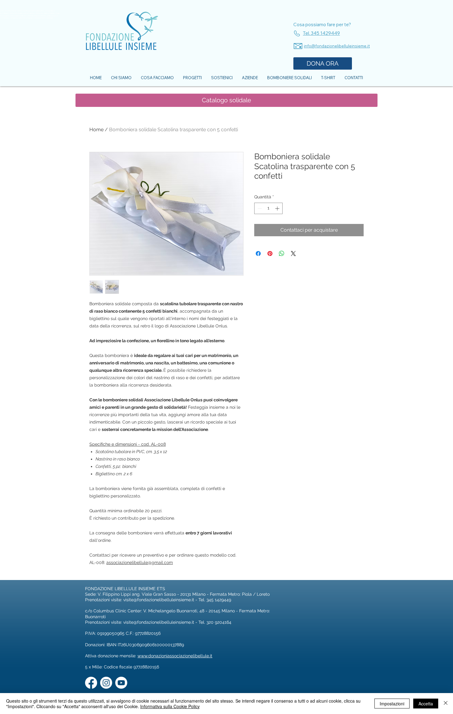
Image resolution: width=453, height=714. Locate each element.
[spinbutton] (268, 208)
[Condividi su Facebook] (258, 253)
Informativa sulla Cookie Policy (170, 706)
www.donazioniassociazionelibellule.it (174, 655)
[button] (226, 100)
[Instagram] (106, 683)
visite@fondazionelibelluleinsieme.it (158, 599)
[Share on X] (293, 253)
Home (96, 129)
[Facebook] (91, 683)
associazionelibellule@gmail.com (139, 562)
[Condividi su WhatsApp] (281, 253)
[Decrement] (259, 208)
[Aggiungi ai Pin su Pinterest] (270, 253)
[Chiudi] (445, 703)
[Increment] (278, 208)
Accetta (425, 703)
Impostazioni (392, 703)
